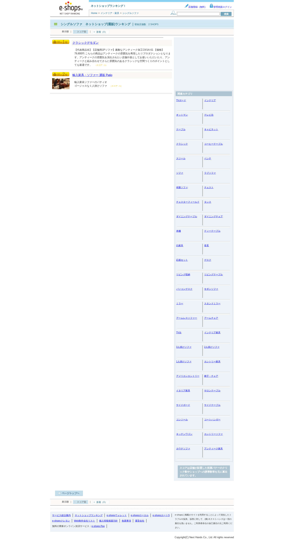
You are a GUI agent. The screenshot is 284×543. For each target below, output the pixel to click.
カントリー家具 (212, 361)
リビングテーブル (213, 274)
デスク (207, 260)
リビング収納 (183, 274)
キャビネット (211, 129)
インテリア (210, 100)
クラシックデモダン (85, 42)
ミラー (179, 303)
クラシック (182, 144)
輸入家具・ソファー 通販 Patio (92, 75)
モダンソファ (211, 289)
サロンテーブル (212, 390)
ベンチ (207, 158)
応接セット (182, 260)
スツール (180, 158)
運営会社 (139, 520)
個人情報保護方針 (108, 520)
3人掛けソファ (183, 347)
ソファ (179, 173)
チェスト (208, 187)
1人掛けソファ (183, 361)
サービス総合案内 (61, 515)
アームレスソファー (186, 318)
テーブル (180, 129)
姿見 (206, 245)
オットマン (182, 115)
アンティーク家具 (213, 448)
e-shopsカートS (161, 515)
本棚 (178, 231)
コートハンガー (212, 419)
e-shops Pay (98, 526)
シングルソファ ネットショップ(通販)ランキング (96, 24)
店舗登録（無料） (197, 7)
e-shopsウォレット (117, 515)
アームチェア (211, 318)
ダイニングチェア (213, 216)
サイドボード (183, 405)
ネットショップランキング (89, 515)
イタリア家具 (183, 390)
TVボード (181, 100)
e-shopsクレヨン (61, 520)
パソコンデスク (184, 289)
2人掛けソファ (211, 347)
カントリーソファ (213, 434)
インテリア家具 (212, 332)
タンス (207, 202)
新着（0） (101, 32)
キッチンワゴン (184, 434)
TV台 (178, 332)
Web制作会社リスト (84, 520)
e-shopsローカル (140, 515)
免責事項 (126, 520)
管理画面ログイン (222, 7)
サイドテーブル (212, 405)
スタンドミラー (212, 303)
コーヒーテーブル (213, 144)
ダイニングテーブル (186, 216)
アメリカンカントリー (187, 376)
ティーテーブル (212, 231)
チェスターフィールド (187, 202)
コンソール (182, 419)
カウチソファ (183, 448)
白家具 (179, 245)
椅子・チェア (211, 376)
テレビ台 (208, 115)
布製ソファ (182, 187)
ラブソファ (210, 173)
